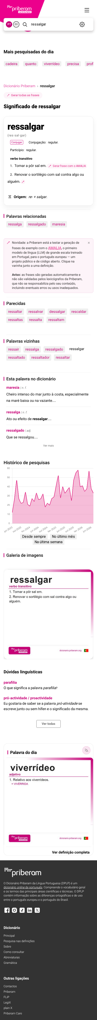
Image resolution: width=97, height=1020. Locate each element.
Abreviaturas (12, 957)
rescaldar (79, 311)
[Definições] (82, 24)
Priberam (9, 992)
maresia (58, 224)
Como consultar (14, 952)
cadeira (11, 64)
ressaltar (15, 311)
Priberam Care (13, 1013)
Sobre (7, 946)
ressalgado (37, 224)
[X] (37, 912)
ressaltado (16, 357)
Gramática (10, 963)
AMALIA (54, 248)
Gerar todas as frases (25, 95)
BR (16, 24)
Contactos (10, 986)
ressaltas (15, 320)
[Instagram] (14, 912)
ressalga (15, 224)
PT (9, 24)
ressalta (35, 320)
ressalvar (35, 311)
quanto (30, 64)
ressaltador (40, 357)
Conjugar (16, 142)
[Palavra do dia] (86, 750)
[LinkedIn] (29, 912)
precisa (73, 64)
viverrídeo (52, 64)
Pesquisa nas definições (19, 941)
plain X (8, 1008)
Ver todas (48, 724)
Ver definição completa (71, 852)
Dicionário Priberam (19, 86)
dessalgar (57, 311)
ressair (13, 349)
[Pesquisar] (25, 24)
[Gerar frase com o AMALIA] (23, 182)
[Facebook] (7, 912)
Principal (9, 936)
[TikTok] (22, 912)
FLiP (6, 997)
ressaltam (56, 320)
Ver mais (48, 445)
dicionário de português (23, 887)
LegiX (7, 1002)
